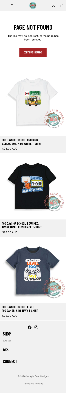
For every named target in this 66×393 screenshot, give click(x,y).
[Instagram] (36, 327)
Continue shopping (33, 52)
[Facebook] (29, 327)
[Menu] (4, 5)
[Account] (54, 5)
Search (7, 340)
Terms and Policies (33, 383)
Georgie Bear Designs (37, 376)
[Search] (12, 5)
